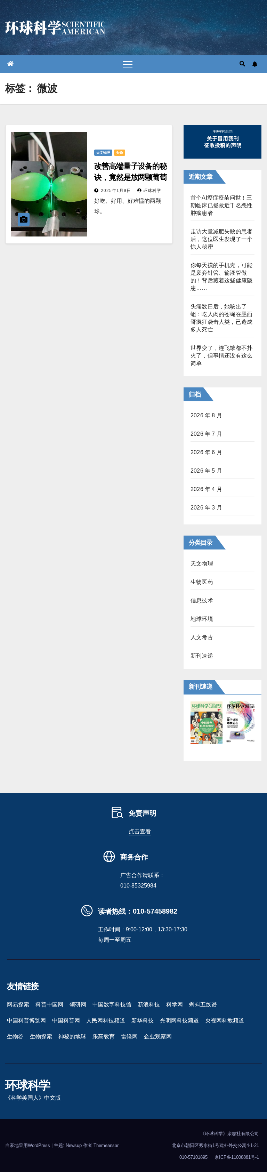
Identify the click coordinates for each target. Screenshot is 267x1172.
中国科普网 (66, 1021)
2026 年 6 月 (206, 452)
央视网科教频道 (224, 1021)
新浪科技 (149, 1005)
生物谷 (15, 1036)
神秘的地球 (72, 1036)
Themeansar (106, 1145)
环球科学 (152, 190)
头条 (119, 152)
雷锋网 (129, 1036)
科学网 (174, 1005)
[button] (242, 64)
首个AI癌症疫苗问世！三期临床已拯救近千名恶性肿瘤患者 (221, 205)
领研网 (78, 1005)
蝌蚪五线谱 (203, 1005)
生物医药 (202, 582)
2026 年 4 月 (206, 489)
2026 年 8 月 (206, 415)
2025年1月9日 (116, 190)
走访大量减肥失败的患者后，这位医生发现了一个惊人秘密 (221, 239)
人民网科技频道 (105, 1021)
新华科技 (142, 1021)
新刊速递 (202, 656)
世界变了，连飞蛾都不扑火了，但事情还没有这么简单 (221, 355)
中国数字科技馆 (111, 1005)
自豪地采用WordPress (28, 1145)
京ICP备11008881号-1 (237, 1157)
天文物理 (103, 152)
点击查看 (140, 831)
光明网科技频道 (179, 1021)
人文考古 (202, 637)
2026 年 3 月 (206, 508)
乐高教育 (103, 1036)
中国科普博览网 (26, 1021)
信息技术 (202, 600)
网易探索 (18, 1005)
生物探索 (41, 1036)
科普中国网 (49, 1005)
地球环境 (202, 619)
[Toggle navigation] (127, 64)
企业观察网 (158, 1036)
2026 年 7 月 (206, 434)
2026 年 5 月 (206, 471)
